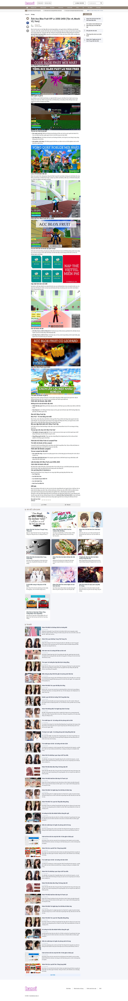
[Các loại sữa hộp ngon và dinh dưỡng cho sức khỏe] (33, 980)
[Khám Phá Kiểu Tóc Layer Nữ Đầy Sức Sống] (33, 689)
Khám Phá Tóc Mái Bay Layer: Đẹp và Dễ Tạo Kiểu (55, 755)
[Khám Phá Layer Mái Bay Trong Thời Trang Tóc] (33, 643)
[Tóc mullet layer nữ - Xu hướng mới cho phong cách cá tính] (33, 724)
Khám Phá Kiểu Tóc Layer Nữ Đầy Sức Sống (53, 685)
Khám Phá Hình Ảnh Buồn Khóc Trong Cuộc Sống (36, 557)
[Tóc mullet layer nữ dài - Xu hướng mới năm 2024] (33, 747)
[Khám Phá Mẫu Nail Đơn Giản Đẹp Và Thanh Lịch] (33, 782)
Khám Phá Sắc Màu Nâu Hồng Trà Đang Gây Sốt (54, 767)
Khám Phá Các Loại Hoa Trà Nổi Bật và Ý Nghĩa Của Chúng (57, 987)
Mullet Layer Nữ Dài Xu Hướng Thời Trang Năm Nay (55, 697)
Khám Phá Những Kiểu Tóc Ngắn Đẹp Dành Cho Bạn (55, 708)
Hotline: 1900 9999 (80, 3)
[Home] (27, 18)
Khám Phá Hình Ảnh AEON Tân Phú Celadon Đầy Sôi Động (62, 530)
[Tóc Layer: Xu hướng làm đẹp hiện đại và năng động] (33, 666)
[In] (27, 30)
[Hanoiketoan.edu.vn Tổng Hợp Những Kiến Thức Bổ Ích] (29, 3)
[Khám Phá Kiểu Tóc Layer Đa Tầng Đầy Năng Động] (33, 806)
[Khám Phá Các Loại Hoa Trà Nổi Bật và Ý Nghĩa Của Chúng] (33, 991)
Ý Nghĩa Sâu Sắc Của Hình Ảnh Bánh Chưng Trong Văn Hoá (88, 557)
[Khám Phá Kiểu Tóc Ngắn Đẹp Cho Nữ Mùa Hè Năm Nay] (33, 794)
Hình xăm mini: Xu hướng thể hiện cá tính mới (34, 10)
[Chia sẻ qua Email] (27, 27)
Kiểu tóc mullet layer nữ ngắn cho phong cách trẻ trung (56, 825)
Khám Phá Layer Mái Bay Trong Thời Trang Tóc (54, 639)
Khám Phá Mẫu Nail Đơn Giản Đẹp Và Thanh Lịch (55, 778)
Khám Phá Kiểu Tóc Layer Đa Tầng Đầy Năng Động (55, 801)
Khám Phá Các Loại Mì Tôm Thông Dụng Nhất (54, 848)
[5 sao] (50, 500)
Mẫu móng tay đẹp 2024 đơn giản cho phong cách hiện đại (81, 10)
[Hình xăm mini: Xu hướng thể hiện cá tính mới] (33, 654)
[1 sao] (42, 500)
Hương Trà (37, 25)
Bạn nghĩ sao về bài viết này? (35, 499)
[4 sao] (48, 500)
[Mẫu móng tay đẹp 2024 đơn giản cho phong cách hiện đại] (33, 678)
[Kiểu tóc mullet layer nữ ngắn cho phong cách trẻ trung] (33, 829)
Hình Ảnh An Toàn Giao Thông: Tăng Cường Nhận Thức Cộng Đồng (35, 612)
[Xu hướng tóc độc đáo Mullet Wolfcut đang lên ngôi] (33, 817)
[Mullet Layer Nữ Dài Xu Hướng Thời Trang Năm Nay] (33, 701)
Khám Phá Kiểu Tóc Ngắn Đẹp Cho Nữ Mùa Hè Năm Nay (57, 790)
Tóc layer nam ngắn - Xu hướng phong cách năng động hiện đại (58, 732)
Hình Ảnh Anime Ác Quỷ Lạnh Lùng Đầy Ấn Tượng (89, 585)
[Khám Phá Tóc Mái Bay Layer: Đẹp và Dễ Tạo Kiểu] (33, 759)
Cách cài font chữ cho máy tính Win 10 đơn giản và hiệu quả (57, 836)
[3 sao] (46, 500)
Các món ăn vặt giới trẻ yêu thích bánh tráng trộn (55, 999)
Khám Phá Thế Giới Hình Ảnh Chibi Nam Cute (89, 530)
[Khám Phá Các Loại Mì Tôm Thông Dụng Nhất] (33, 852)
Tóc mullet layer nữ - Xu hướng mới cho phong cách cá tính (57, 720)
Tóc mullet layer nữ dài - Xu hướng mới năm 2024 (55, 743)
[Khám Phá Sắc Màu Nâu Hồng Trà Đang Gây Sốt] (33, 771)
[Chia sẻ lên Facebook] (27, 23)
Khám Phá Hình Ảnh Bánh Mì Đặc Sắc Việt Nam (64, 557)
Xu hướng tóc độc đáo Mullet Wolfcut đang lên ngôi (55, 813)
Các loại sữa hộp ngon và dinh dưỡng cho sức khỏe (55, 976)
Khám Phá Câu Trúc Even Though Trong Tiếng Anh (36, 530)
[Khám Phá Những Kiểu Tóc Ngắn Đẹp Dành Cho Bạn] (33, 713)
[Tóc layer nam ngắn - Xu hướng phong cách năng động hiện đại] (33, 736)
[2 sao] (44, 500)
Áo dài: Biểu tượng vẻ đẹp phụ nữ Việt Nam (36, 585)
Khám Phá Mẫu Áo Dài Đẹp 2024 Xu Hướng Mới (54, 627)
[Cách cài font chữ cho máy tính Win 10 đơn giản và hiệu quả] (33, 840)
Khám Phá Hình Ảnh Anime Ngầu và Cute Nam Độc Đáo (64, 585)
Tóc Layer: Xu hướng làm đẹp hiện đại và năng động (56, 10)
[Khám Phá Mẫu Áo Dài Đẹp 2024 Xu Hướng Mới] (33, 631)
